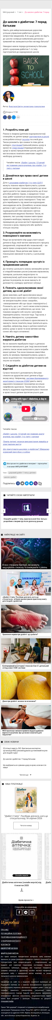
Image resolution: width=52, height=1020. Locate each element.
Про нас (4, 930)
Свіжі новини (11, 742)
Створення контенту (11, 941)
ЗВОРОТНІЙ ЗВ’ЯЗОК (9, 948)
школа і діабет (10, 477)
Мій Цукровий (8, 12)
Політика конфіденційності (14, 937)
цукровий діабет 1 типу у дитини (22, 473)
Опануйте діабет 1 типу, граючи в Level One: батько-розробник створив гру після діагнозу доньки (26, 520)
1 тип (19, 12)
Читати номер (26, 826)
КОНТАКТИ (5, 945)
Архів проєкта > (26, 900)
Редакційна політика (11, 934)
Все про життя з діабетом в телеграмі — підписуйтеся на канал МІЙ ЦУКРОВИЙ (27, 465)
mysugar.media (7, 1001)
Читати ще (26, 775)
